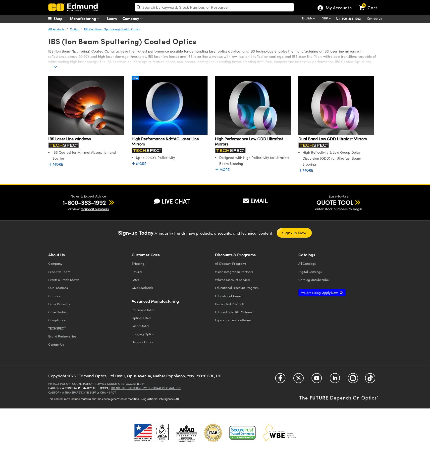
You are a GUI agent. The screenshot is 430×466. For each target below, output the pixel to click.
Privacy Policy (59, 384)
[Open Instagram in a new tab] (353, 380)
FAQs (135, 279)
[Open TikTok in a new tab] (370, 380)
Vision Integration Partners (234, 271)
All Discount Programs (231, 263)
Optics (74, 29)
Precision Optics (143, 310)
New (135, 78)
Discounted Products (229, 304)
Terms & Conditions (109, 384)
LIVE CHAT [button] (175, 201)
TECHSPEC (57, 328)
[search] (214, 7)
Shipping (138, 263)
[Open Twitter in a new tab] (298, 380)
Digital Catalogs (310, 271)
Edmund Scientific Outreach (234, 312)
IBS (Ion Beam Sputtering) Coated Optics (112, 29)
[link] (370, 3)
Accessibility (135, 384)
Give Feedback (142, 287)
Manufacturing (83, 18)
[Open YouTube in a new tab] (316, 380)
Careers (54, 296)
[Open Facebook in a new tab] (280, 380)
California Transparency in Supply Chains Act (82, 392)
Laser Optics (141, 326)
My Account (337, 8)
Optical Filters (142, 318)
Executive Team (59, 271)
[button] (351, 18)
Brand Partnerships (62, 336)
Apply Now (319, 292)
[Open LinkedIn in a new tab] (334, 380)
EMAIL (259, 200)
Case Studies (57, 312)
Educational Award (228, 296)
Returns (137, 271)
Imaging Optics (143, 334)
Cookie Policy (82, 384)
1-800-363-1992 (350, 18)
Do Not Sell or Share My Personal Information (146, 388)
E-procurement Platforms (233, 320)
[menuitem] (60, 18)
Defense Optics (142, 342)
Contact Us (374, 18)
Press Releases (59, 304)
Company (131, 18)
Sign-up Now (294, 232)
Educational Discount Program (237, 287)
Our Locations (58, 287)
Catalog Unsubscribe (313, 279)
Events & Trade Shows (63, 279)
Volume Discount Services (233, 279)
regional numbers (95, 208)
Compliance (56, 320)
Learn (112, 18)
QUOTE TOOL (335, 202)
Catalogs (307, 263)
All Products (56, 29)
